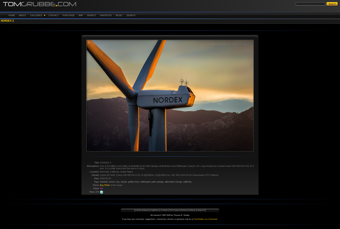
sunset (111, 182)
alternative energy (173, 182)
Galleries (36, 15)
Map (81, 15)
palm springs (158, 182)
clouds (124, 182)
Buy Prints (105, 185)
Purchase (69, 15)
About (22, 15)
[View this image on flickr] (101, 188)
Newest (91, 15)
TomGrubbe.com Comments (205, 219)
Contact (53, 15)
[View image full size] (89, 43)
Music (119, 15)
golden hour (133, 182)
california (187, 182)
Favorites (106, 15)
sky (117, 182)
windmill (103, 182)
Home (11, 15)
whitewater (145, 182)
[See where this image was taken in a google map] (101, 193)
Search (131, 15)
